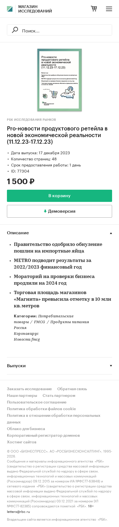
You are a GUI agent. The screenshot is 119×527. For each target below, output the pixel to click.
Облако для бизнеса (26, 429)
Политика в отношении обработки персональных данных (53, 419)
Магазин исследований (35, 9)
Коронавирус (26, 334)
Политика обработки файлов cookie (41, 409)
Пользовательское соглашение (36, 402)
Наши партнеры (22, 396)
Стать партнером (59, 396)
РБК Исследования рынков (31, 119)
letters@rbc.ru (18, 511)
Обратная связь (72, 389)
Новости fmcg (27, 340)
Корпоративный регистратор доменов (43, 436)
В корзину (59, 196)
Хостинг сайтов (22, 442)
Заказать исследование (29, 389)
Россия (20, 328)
